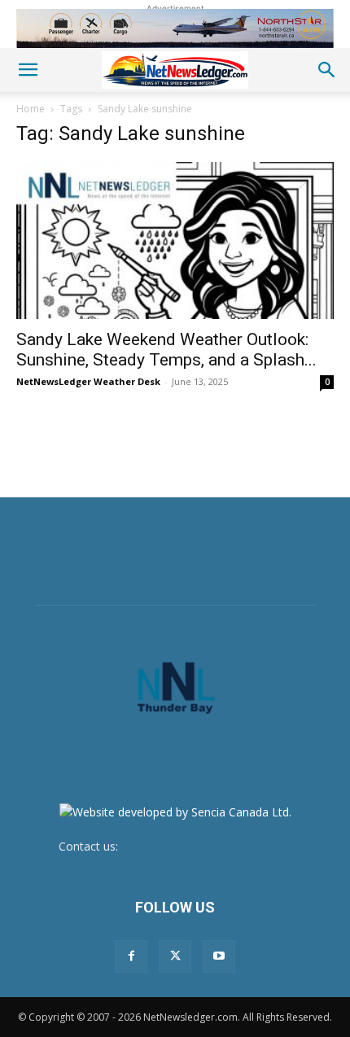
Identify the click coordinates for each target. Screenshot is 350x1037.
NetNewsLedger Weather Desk (88, 381)
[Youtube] (219, 956)
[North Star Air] (175, 28)
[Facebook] (131, 956)
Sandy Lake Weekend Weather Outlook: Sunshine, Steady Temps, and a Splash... (166, 350)
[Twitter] (175, 956)
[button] (28, 70)
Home (30, 109)
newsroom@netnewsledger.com (206, 846)
